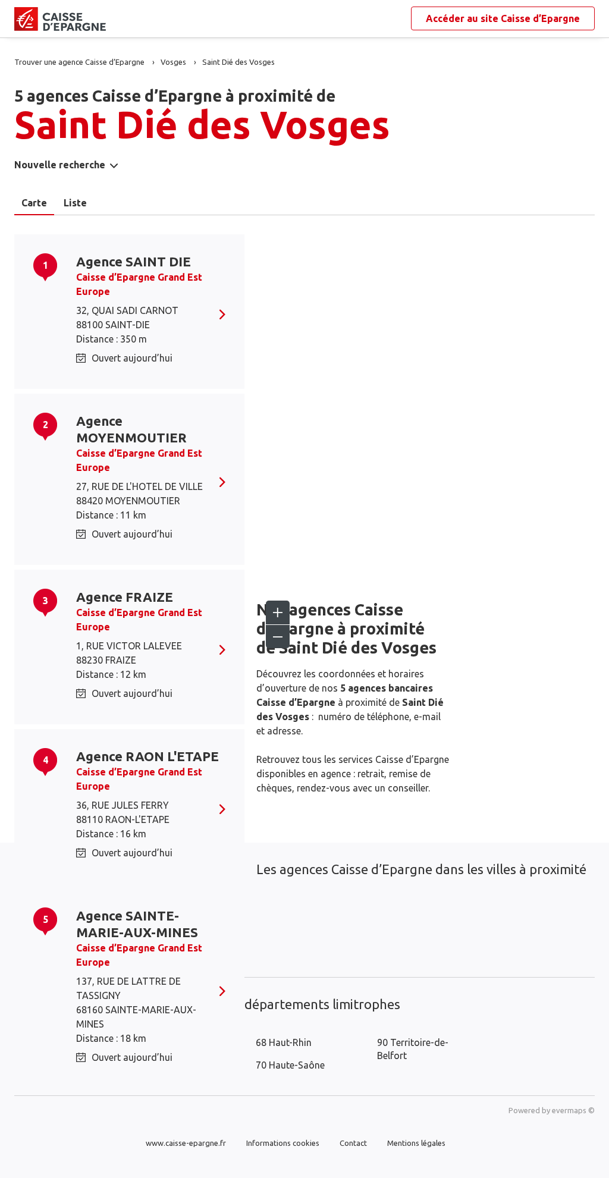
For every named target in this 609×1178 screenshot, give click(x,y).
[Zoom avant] (278, 612)
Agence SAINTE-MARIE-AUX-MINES (137, 924)
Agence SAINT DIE (133, 261)
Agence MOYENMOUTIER (131, 429)
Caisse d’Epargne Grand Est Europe (139, 284)
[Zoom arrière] (278, 636)
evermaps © (573, 1110)
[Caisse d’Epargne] (23, 19)
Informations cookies (282, 1143)
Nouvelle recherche (59, 164)
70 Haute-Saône (290, 1065)
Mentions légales (416, 1143)
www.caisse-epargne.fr (186, 1143)
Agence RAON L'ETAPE (147, 756)
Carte (34, 202)
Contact (353, 1143)
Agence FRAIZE (124, 596)
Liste (75, 202)
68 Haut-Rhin (284, 1042)
